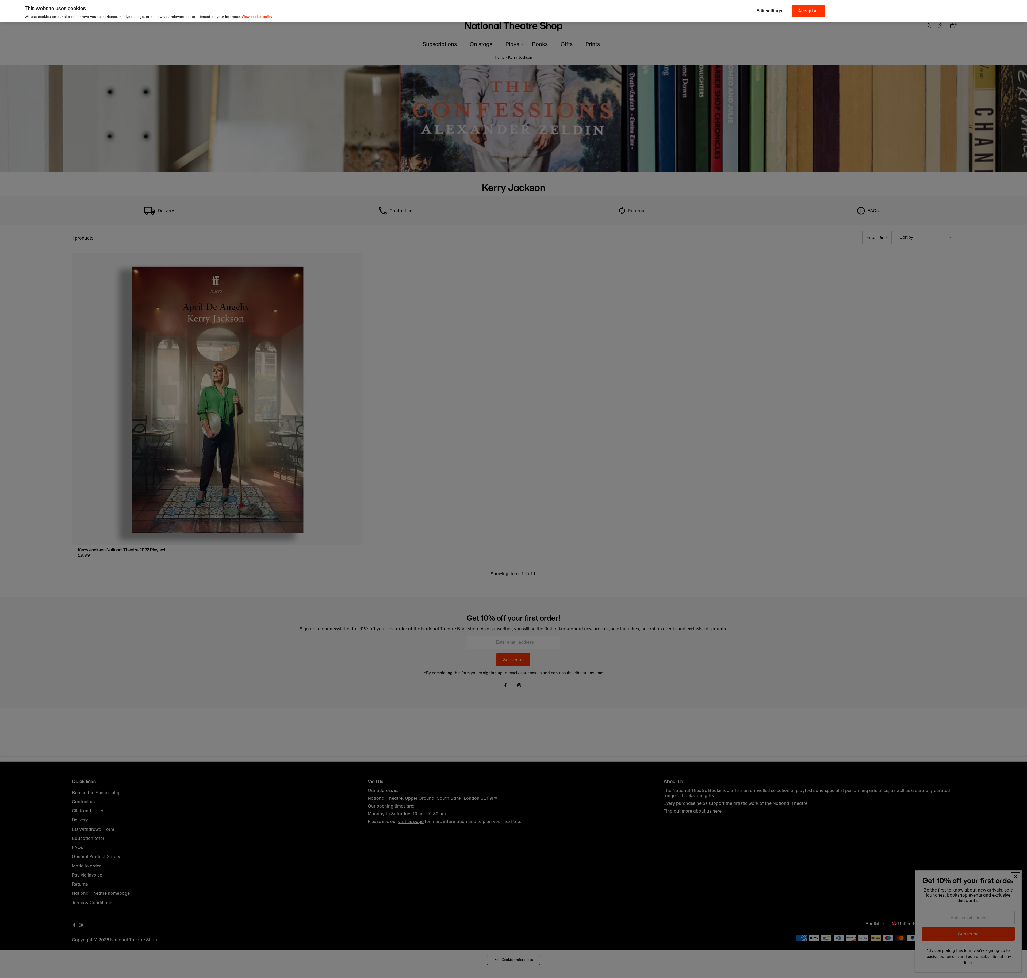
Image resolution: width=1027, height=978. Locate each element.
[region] (513, 11)
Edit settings (769, 11)
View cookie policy (257, 16)
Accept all (808, 11)
